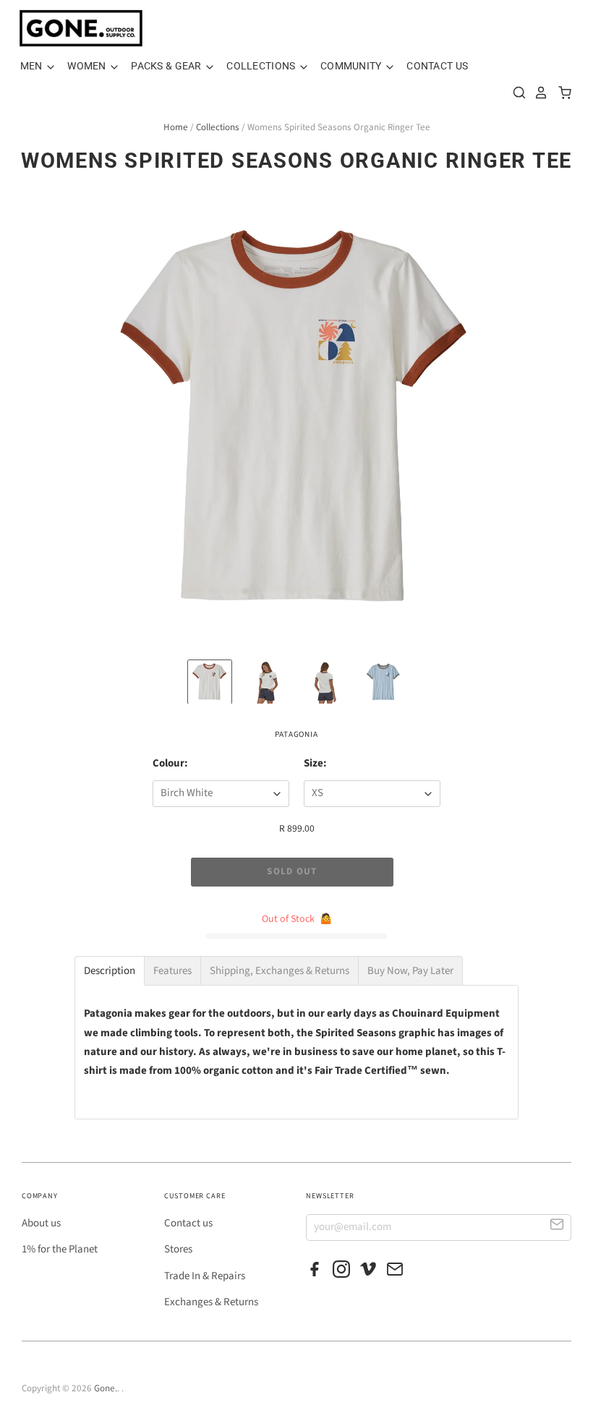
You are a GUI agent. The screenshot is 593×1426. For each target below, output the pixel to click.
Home (175, 127)
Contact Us (437, 66)
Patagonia (296, 734)
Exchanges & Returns (211, 1302)
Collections (261, 66)
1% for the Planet (60, 1249)
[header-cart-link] (560, 92)
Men (32, 66)
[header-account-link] (537, 92)
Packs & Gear (167, 66)
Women (87, 66)
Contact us (188, 1223)
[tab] (109, 971)
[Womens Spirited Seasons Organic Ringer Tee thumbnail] (209, 682)
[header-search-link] (515, 92)
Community (352, 66)
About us (41, 1223)
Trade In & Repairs (204, 1276)
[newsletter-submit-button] (557, 1227)
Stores (178, 1249)
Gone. (105, 1388)
